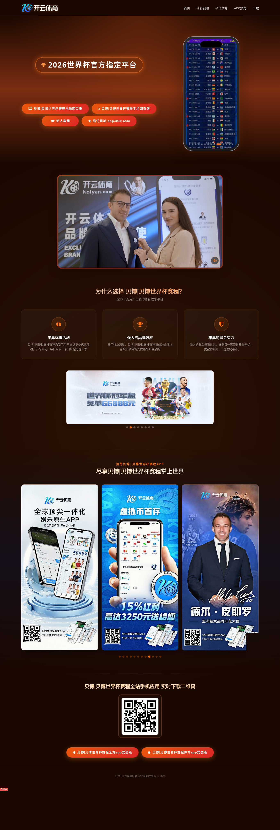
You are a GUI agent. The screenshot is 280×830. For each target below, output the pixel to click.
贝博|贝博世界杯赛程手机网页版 (125, 108)
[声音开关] (215, 260)
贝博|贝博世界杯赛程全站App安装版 (104, 752)
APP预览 (240, 8)
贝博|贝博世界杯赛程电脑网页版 (58, 108)
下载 (256, 8)
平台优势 (221, 8)
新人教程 (63, 121)
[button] (120, 657)
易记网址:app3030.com (111, 121)
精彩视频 (202, 8)
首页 (187, 8)
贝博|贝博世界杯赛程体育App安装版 (180, 752)
